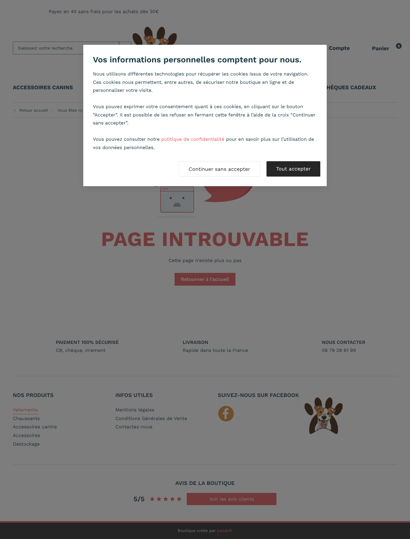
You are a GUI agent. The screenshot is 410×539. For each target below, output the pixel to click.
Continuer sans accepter (219, 169)
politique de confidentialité (193, 139)
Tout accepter (293, 169)
